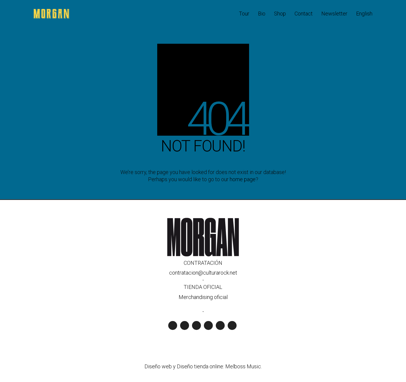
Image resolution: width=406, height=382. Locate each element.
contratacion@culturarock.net (203, 273)
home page (243, 179)
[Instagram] (196, 325)
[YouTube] (184, 325)
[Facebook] (208, 325)
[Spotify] (172, 325)
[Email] (232, 325)
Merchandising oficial (203, 297)
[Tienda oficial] (220, 325)
